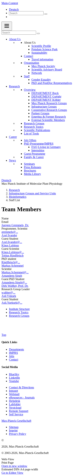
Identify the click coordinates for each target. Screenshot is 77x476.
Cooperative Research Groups (49, 110)
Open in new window (14, 466)
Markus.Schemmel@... (15, 272)
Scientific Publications (37, 130)
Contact (28, 56)
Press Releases (32, 167)
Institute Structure (19, 309)
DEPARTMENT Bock (45, 93)
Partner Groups (40, 113)
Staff (27, 76)
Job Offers (30, 140)
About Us (15, 39)
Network (36, 72)
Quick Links (9, 342)
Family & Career (34, 157)
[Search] (45, 14)
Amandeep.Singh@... (14, 282)
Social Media (9, 367)
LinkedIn (14, 377)
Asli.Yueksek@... (11, 302)
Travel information (42, 59)
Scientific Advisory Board (46, 69)
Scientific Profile (41, 46)
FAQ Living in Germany (46, 147)
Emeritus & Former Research (48, 116)
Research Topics (33, 126)
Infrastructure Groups (44, 106)
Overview (30, 89)
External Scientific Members (48, 120)
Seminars (29, 163)
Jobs (11, 356)
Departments (16, 349)
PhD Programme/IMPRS (38, 143)
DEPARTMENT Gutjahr (46, 96)
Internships (37, 150)
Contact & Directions (21, 387)
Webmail (14, 394)
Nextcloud (15, 407)
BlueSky (14, 374)
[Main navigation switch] (6, 26)
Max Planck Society (43, 66)
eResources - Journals (22, 397)
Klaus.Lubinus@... (12, 252)
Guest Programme (34, 153)
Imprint (13, 430)
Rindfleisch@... (10, 262)
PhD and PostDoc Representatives (51, 83)
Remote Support (18, 411)
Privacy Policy (17, 433)
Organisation (31, 62)
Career (13, 136)
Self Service (16, 414)
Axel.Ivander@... (11, 242)
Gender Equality (41, 79)
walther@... (8, 292)
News (12, 160)
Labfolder (15, 404)
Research (14, 86)
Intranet (13, 390)
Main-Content (9, 3)
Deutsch (14, 9)
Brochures (30, 170)
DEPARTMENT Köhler (46, 99)
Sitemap (14, 427)
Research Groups (34, 123)
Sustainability (39, 52)
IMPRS (13, 352)
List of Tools (31, 133)
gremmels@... (9, 232)
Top (3, 334)
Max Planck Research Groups (49, 103)
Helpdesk (14, 400)
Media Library (32, 174)
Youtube (14, 381)
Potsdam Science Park (44, 49)
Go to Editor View (12, 472)
